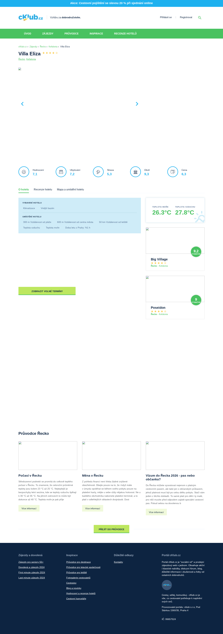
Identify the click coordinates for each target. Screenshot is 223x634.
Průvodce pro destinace (78, 562)
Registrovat (186, 17)
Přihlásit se (166, 17)
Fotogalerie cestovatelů (78, 577)
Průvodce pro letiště (76, 572)
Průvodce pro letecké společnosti (83, 567)
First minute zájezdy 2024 (31, 572)
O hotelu (23, 189)
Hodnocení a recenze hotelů (81, 593)
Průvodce (71, 33)
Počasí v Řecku (30, 475)
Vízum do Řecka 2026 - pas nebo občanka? (170, 477)
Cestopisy (71, 583)
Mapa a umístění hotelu (70, 189)
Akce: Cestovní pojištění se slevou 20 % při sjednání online (111, 3)
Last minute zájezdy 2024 (31, 577)
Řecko (43, 46)
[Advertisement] (173, 91)
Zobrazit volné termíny (47, 291)
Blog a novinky (73, 588)
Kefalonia (53, 46)
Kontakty (118, 562)
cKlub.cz (22, 46)
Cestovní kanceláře (76, 598)
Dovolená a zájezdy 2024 (31, 567)
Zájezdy (47, 33)
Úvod (27, 33)
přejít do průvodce (111, 529)
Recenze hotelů (125, 33)
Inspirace (96, 33)
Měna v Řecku (92, 475)
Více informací (29, 508)
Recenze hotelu (43, 189)
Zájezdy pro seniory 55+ (30, 562)
